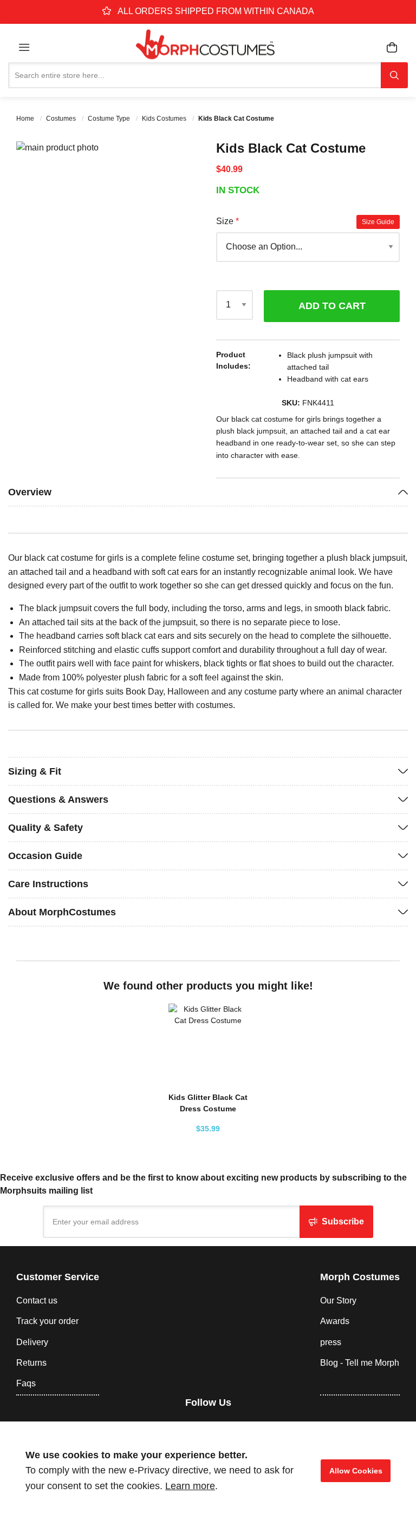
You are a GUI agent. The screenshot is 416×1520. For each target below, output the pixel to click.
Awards (334, 1321)
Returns (31, 1362)
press (330, 1342)
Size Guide (378, 222)
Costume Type (110, 118)
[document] (208, 1470)
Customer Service (57, 1277)
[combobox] (194, 75)
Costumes (61, 118)
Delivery (32, 1342)
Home (26, 118)
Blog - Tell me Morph (359, 1362)
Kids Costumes (165, 118)
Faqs (26, 1383)
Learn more (190, 1485)
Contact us (36, 1300)
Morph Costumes (360, 1277)
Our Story (338, 1300)
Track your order (47, 1321)
